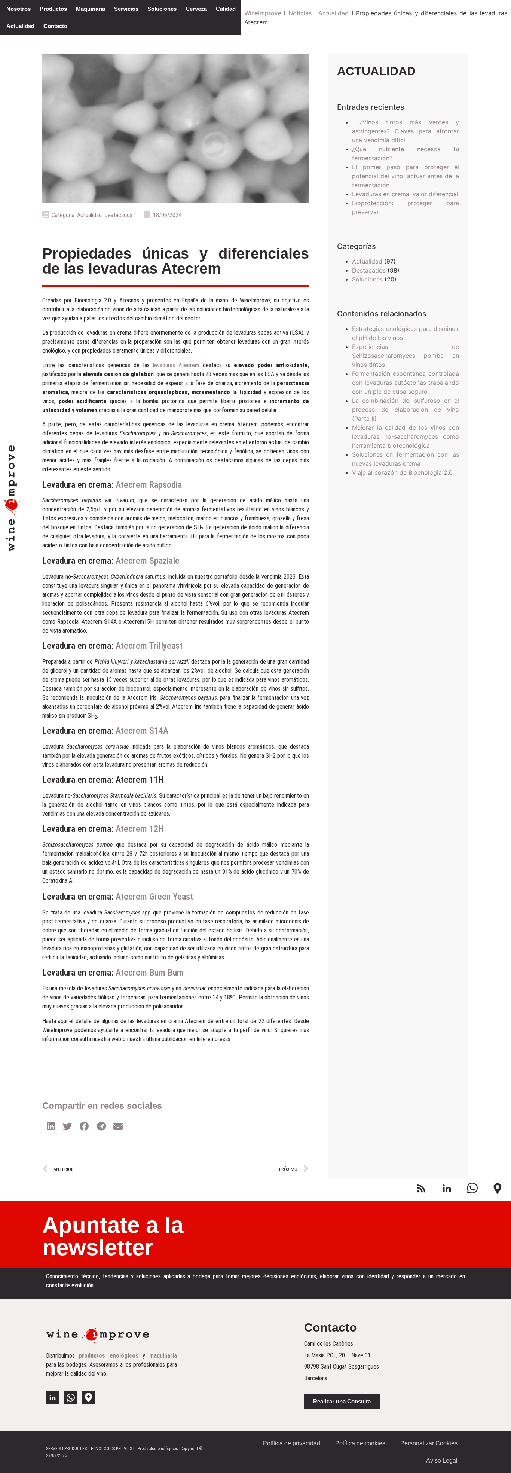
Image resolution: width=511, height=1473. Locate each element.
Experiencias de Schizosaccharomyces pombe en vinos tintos (405, 355)
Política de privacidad (291, 1443)
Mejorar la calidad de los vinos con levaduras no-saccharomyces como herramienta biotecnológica (405, 436)
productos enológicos (108, 1355)
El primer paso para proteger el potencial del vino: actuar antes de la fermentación (405, 176)
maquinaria (163, 1355)
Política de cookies (360, 1443)
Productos (53, 9)
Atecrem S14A (140, 730)
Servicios (126, 9)
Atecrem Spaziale (148, 561)
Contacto (55, 26)
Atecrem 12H (140, 829)
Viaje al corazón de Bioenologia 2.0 (402, 472)
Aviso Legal (442, 1460)
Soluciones (162, 9)
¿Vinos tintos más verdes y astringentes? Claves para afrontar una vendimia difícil (405, 131)
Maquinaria (90, 9)
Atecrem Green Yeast (154, 896)
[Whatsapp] (70, 1397)
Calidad (226, 9)
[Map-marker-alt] (88, 1397)
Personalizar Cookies (429, 1443)
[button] (342, 1401)
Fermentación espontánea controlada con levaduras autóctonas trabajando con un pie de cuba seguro (405, 382)
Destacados (118, 215)
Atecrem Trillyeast (149, 645)
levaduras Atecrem (176, 365)
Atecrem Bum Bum (150, 972)
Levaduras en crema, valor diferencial (405, 194)
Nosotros (18, 9)
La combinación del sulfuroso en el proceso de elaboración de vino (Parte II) (405, 409)
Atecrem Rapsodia (149, 485)
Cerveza (196, 9)
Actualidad (20, 26)
